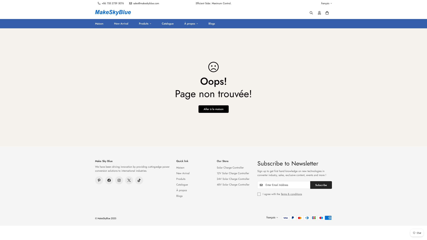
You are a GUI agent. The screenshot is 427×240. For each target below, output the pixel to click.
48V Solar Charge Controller (233, 184)
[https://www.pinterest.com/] (99, 180)
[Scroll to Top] (420, 222)
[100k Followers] (119, 180)
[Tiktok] (139, 180)
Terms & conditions (291, 194)
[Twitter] (129, 180)
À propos (189, 24)
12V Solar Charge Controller (233, 173)
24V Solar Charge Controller (233, 179)
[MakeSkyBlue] (113, 12)
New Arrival (121, 24)
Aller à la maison (214, 109)
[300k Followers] (109, 180)
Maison (99, 24)
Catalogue (168, 24)
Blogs (211, 24)
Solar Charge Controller (230, 168)
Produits (143, 24)
